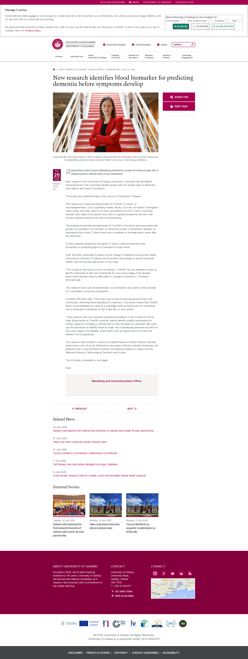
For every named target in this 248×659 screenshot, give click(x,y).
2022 (125, 69)
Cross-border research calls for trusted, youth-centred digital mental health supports (99, 475)
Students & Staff (185, 2)
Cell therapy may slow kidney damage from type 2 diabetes (85, 464)
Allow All (182, 26)
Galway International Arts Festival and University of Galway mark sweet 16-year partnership (103, 430)
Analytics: (219, 20)
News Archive (113, 69)
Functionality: (172, 20)
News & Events (97, 69)
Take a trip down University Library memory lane (79, 441)
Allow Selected (225, 26)
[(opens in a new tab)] (80, 625)
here (104, 360)
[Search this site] (192, 45)
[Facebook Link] (164, 573)
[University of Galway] (73, 44)
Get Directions (123, 591)
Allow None (202, 26)
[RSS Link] (190, 573)
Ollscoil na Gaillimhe (114, 2)
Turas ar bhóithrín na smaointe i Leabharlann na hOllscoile (85, 453)
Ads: (234, 20)
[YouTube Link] (172, 573)
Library (135, 2)
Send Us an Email (124, 596)
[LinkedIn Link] (181, 573)
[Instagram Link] (155, 573)
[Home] (54, 69)
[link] (80, 623)
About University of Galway (73, 69)
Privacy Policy (32, 30)
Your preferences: (197, 20)
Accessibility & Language (158, 2)
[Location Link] (173, 597)
